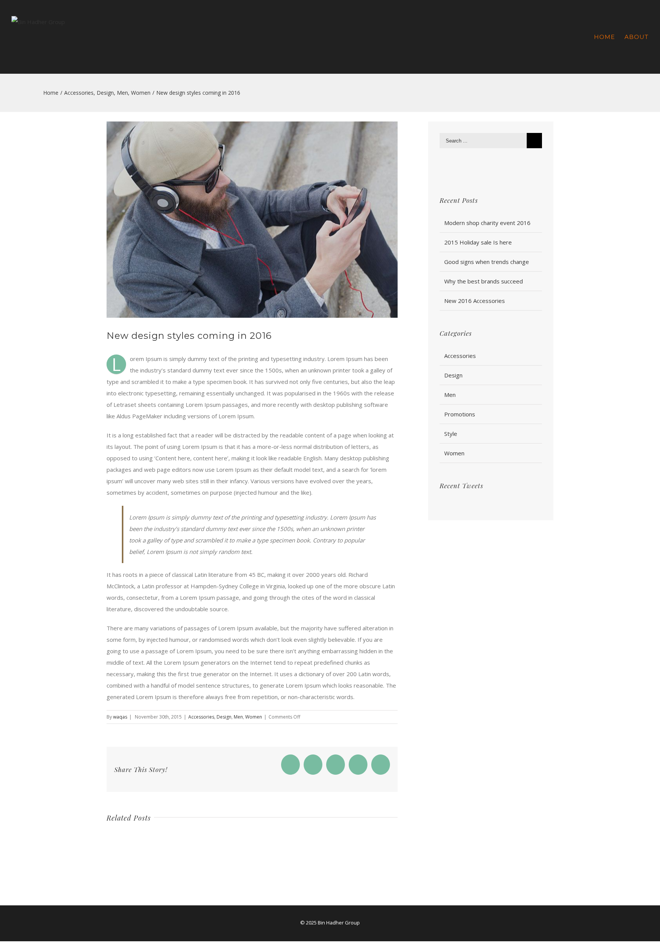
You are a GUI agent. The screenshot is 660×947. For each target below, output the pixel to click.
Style (450, 433)
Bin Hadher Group (339, 922)
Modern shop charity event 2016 (487, 223)
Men (238, 717)
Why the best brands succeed (483, 281)
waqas (120, 717)
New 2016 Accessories (474, 300)
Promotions (459, 414)
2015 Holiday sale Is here (478, 242)
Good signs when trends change (486, 261)
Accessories (201, 717)
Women (253, 717)
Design (224, 717)
